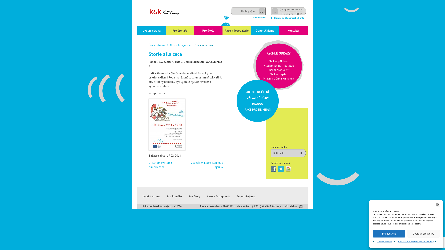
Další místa (278, 153)
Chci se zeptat (279, 74)
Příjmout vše (389, 233)
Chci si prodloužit (279, 70)
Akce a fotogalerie (237, 30)
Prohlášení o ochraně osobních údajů (416, 241)
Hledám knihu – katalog (279, 66)
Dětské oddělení (164, 12)
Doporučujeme (265, 30)
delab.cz (293, 206)
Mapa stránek (244, 206)
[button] (438, 204)
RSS (256, 206)
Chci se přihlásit (279, 61)
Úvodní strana (152, 30)
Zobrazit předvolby (423, 233)
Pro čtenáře (179, 30)
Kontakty (293, 30)
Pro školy (208, 30)
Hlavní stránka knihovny (278, 78)
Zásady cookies (384, 241)
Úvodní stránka (157, 45)
